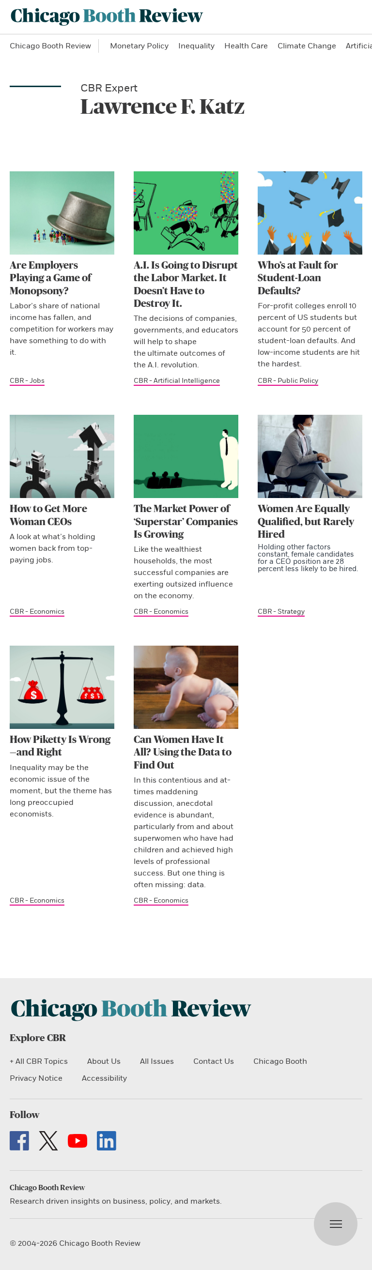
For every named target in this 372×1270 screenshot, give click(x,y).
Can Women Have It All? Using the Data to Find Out (183, 753)
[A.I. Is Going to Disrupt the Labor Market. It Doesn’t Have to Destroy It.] (186, 213)
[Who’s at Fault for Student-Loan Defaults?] (310, 213)
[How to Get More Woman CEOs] (62, 456)
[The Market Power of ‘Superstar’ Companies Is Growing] (186, 456)
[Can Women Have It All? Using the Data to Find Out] (186, 687)
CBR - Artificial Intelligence (177, 381)
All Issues (157, 1061)
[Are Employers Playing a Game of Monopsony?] (62, 213)
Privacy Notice (36, 1078)
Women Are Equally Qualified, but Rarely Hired (306, 522)
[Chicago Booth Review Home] (107, 17)
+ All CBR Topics (39, 1061)
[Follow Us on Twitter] (48, 1140)
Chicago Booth (280, 1061)
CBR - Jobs (27, 381)
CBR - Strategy (281, 611)
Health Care (246, 46)
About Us (104, 1061)
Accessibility (104, 1078)
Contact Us (213, 1061)
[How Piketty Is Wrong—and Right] (62, 687)
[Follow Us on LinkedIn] (106, 1140)
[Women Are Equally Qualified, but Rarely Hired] (310, 456)
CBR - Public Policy (288, 381)
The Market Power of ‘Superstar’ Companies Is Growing (186, 522)
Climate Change (307, 46)
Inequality (196, 46)
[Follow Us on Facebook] (19, 1140)
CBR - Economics (37, 611)
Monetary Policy (139, 46)
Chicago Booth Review (50, 46)
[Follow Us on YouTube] (77, 1140)
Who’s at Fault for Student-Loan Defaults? (298, 278)
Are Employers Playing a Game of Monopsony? (50, 278)
